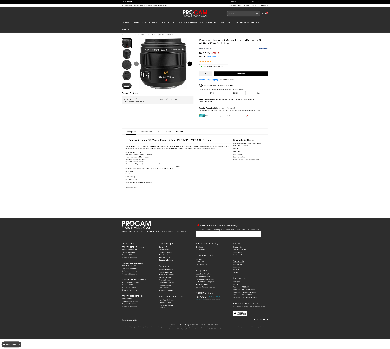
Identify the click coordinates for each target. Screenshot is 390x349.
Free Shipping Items (166, 305)
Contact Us (163, 247)
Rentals (136, 5)
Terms (217, 325)
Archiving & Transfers (166, 283)
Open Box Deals (165, 303)
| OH (132, 296)
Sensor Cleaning (165, 285)
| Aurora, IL (134, 280)
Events (235, 272)
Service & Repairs (165, 272)
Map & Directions (130, 258)
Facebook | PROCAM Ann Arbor (244, 292)
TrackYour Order (256, 5)
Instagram (236, 282)
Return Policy (163, 250)
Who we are (237, 264)
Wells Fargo (200, 250)
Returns (265, 5)
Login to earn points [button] (205, 101)
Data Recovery (164, 288)
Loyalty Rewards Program (205, 287)
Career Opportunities (129, 320)
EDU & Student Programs (205, 282)
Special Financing (161, 5)
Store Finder (129, 5)
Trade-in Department (166, 275)
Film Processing (165, 277)
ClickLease (200, 262)
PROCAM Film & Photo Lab (240, 2)
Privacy (202, 325)
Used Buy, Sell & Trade (204, 274)
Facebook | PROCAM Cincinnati (245, 297)
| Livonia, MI (134, 247)
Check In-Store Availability (214, 66)
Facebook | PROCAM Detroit (244, 290)
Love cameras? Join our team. (137, 2)
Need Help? (233, 5)
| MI (132, 263)
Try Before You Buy (203, 277)
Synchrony (199, 247)
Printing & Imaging (165, 280)
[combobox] (243, 13)
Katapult (199, 259)
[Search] (257, 13)
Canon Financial (201, 264)
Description (131, 131)
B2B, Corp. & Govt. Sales (205, 279)
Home (124, 35)
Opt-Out (210, 325)
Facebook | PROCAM (241, 287)
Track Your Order (165, 255)
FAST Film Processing (258, 2)
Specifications (147, 131)
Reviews (179, 131)
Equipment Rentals (166, 270)
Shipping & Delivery (166, 260)
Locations (236, 267)
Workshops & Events (147, 5)
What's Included (164, 131)
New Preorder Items (166, 300)
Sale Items (162, 308)
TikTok (235, 284)
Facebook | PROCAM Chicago (244, 295)
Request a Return (165, 252)
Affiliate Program (202, 284)
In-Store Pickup (164, 257)
